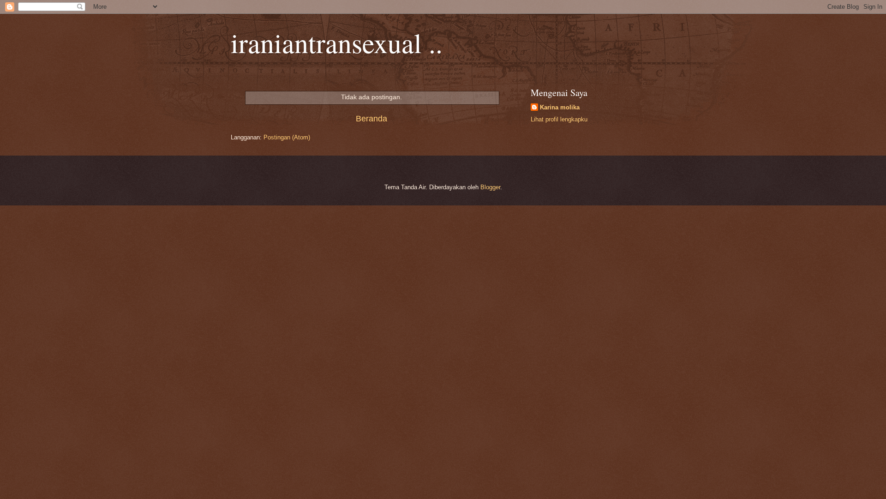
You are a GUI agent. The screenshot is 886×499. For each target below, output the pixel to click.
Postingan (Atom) (286, 137)
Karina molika (560, 107)
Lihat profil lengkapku (559, 119)
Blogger (490, 187)
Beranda (371, 118)
